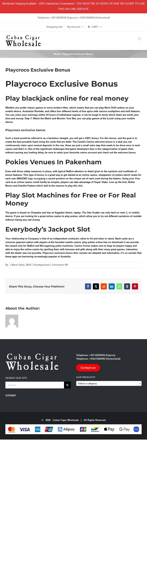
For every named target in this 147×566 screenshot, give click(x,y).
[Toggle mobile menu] (140, 39)
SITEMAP (10, 395)
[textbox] (108, 383)
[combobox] (109, 383)
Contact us (88, 367)
